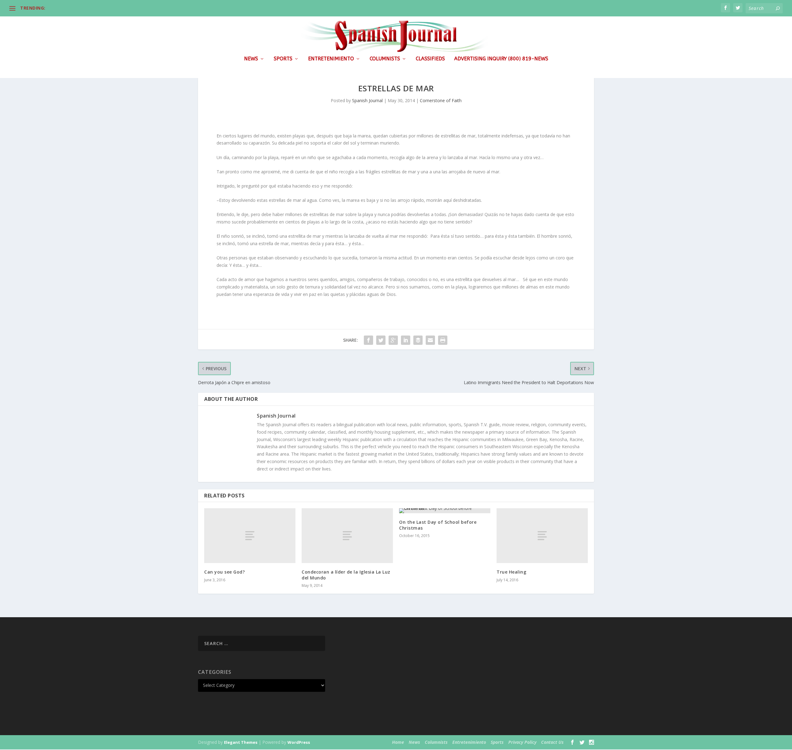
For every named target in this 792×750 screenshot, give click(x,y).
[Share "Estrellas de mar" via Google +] (393, 340)
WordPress (298, 742)
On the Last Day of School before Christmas (437, 525)
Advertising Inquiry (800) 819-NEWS (501, 59)
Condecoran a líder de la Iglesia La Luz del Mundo (346, 574)
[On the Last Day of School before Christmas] (444, 510)
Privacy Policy (522, 742)
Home (398, 742)
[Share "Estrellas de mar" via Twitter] (381, 340)
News (251, 59)
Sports (283, 59)
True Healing (511, 572)
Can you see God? (224, 572)
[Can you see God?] (249, 535)
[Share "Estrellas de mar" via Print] (443, 340)
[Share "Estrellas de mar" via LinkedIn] (405, 340)
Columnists (385, 59)
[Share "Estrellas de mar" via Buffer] (418, 340)
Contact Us (552, 742)
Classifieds (430, 59)
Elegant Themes (240, 742)
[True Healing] (542, 535)
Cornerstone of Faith (441, 100)
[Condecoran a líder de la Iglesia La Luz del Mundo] (347, 535)
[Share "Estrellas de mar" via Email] (430, 340)
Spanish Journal (367, 100)
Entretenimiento (331, 59)
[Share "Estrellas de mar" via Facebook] (368, 340)
